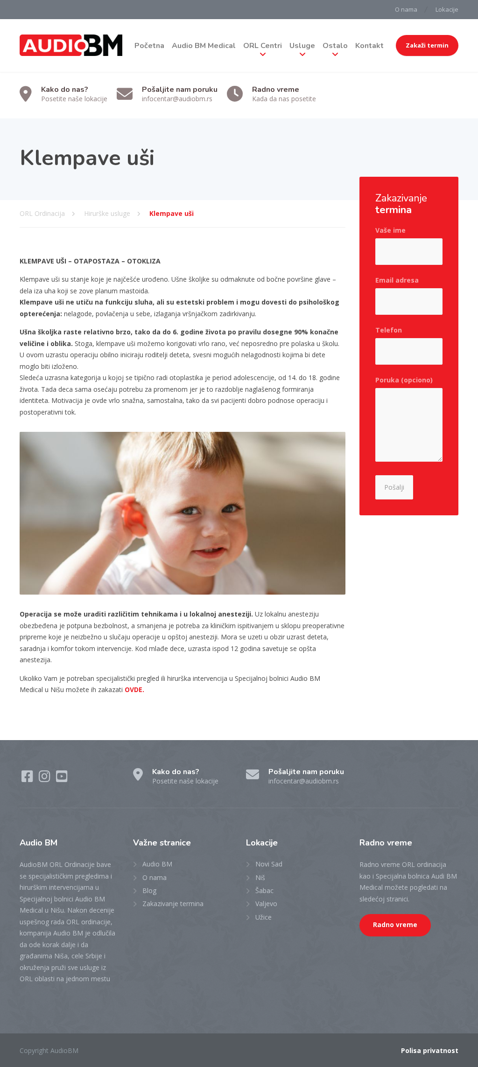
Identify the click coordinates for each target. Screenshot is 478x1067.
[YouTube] (62, 778)
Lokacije (447, 9)
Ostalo (335, 46)
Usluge (302, 46)
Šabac (264, 890)
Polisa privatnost (429, 1050)
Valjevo (266, 903)
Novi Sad (268, 863)
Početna (149, 46)
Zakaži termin (427, 45)
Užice (263, 917)
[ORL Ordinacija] (71, 45)
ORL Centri (262, 46)
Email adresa (397, 280)
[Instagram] (45, 778)
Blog (149, 890)
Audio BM (157, 863)
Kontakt (369, 46)
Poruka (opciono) (404, 379)
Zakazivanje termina (173, 903)
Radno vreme (395, 925)
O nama (406, 9)
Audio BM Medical (204, 46)
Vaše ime (390, 230)
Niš (260, 877)
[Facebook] (28, 778)
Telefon (388, 330)
